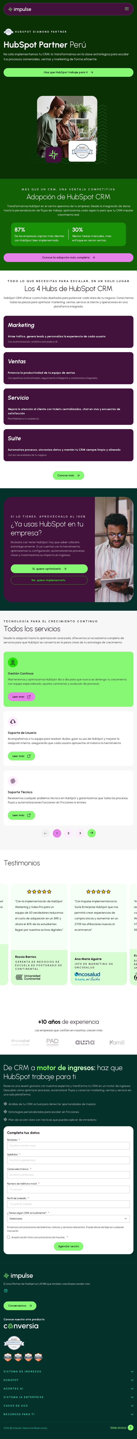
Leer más (18, 696)
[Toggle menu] (127, 9)
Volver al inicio (118, 1427)
